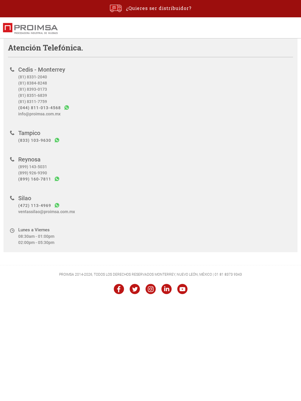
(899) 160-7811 (34, 179)
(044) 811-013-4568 (39, 107)
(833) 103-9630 (34, 140)
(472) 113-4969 (34, 205)
